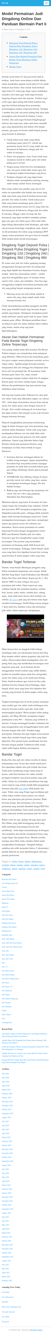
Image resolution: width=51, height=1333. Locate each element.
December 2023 (7, 1197)
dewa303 (5, 1302)
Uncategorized (7, 1022)
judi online (23, 788)
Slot (3, 963)
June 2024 (5, 1173)
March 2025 (6, 1137)
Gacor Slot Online (8, 899)
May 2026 (5, 1081)
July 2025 (5, 1121)
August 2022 (6, 1260)
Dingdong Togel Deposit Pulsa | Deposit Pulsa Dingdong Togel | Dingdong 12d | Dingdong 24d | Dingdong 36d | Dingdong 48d (23, 47)
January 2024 (6, 1193)
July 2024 (5, 1169)
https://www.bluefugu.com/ (11, 1307)
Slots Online (6, 1014)
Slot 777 (5, 967)
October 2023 (6, 1205)
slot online (5, 1292)
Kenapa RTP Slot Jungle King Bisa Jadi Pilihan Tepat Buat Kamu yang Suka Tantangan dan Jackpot (25, 1061)
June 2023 (5, 1221)
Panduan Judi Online (9, 927)
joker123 (5, 907)
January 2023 (6, 1241)
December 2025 (7, 1101)
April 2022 (6, 1272)
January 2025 (6, 1145)
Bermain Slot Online (9, 879)
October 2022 (6, 1253)
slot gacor (13, 599)
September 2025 (7, 1113)
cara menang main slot (10, 883)
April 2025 (6, 1133)
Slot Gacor (5, 982)
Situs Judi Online (8, 939)
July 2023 (5, 1217)
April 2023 (6, 1229)
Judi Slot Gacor (7, 915)
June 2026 (5, 1077)
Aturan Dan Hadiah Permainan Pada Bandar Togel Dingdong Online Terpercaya (25, 59)
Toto (3, 1018)
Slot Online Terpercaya (10, 998)
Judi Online (6, 911)
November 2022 (7, 1248)
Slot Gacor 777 (7, 986)
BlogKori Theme (36, 1330)
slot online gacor (8, 1297)
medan (20, 864)
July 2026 (5, 1073)
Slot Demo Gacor (8, 970)
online (26, 864)
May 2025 (5, 1129)
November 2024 (7, 1153)
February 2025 (7, 1141)
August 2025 (6, 1117)
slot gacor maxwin (8, 1312)
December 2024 (7, 1149)
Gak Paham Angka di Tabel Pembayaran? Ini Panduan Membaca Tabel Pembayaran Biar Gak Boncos (24, 1034)
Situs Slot (5, 951)
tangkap (22, 868)
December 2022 (7, 1244)
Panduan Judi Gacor (9, 923)
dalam (27, 861)
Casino (4, 887)
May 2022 (5, 1268)
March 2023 (6, 1233)
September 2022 (7, 1257)
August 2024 (6, 1165)
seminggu (6, 868)
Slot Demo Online (8, 974)
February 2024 (7, 1189)
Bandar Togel (15, 66)
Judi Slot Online (7, 919)
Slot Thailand (6, 1006)
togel (43, 868)
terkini (36, 868)
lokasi (12, 864)
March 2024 (6, 1185)
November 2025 (7, 1105)
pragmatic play (7, 935)
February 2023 (7, 1237)
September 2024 (7, 1161)
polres (42, 864)
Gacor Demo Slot (8, 891)
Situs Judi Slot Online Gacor (12, 947)
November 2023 (7, 1201)
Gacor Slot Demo (8, 895)
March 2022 (6, 1276)
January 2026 (6, 1097)
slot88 (4, 1010)
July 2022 (5, 1264)
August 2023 (6, 1213)
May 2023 (5, 1225)
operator (34, 864)
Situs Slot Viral (7, 959)
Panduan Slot (6, 931)
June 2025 (5, 1125)
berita (14, 861)
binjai (21, 861)
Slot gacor (5, 1321)
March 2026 (6, 1089)
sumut (14, 868)
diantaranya (36, 861)
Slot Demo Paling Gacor (10, 978)
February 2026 (7, 1093)
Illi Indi (5, 3)
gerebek (5, 864)
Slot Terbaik (6, 1002)
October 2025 (6, 1109)
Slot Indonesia (7, 990)
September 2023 (7, 1209)
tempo (29, 868)
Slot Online (6, 994)
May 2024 (5, 1177)
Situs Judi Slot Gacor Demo (12, 943)
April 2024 (6, 1181)
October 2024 (6, 1157)
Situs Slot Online (8, 955)
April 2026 (6, 1085)
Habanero (5, 903)
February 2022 (7, 1280)
